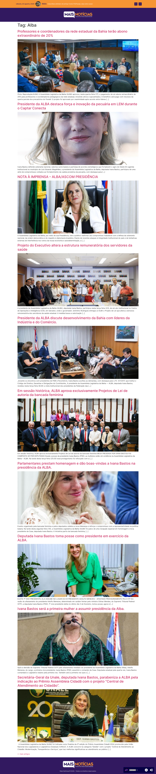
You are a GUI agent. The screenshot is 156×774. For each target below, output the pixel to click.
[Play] (146, 770)
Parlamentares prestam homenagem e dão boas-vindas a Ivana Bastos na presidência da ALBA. (76, 465)
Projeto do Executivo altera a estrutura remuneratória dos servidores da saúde (75, 247)
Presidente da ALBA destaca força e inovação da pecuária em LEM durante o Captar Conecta (77, 106)
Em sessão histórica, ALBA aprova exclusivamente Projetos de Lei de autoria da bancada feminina (73, 393)
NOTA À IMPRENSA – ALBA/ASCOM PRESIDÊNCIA (58, 177)
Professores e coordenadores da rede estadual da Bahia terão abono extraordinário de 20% (72, 33)
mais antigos (24, 754)
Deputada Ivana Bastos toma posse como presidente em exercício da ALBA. (73, 538)
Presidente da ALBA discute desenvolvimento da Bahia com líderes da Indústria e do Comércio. (74, 320)
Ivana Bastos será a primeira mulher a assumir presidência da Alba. (71, 609)
